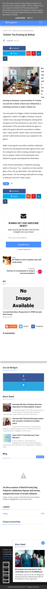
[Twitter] (23, 386)
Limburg (6, 569)
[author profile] (4, 42)
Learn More (20, 18)
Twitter (15, 53)
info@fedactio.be (8, 556)
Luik (5, 581)
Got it (30, 18)
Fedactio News (12, 587)
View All (40, 457)
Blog (5, 514)
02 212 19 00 (7, 559)
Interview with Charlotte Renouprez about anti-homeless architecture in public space (27, 421)
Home (5, 31)
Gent (5, 573)
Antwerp (6, 564)
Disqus (26, 326)
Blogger (13, 326)
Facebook (15, 48)
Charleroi (6, 577)
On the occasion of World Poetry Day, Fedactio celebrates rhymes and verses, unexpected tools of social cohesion (21, 490)
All (9, 31)
